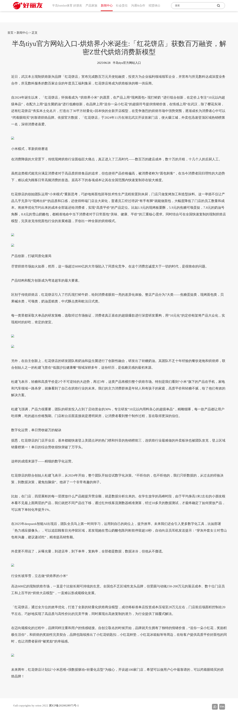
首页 (10, 32)
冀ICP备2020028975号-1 (64, 705)
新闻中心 (22, 32)
